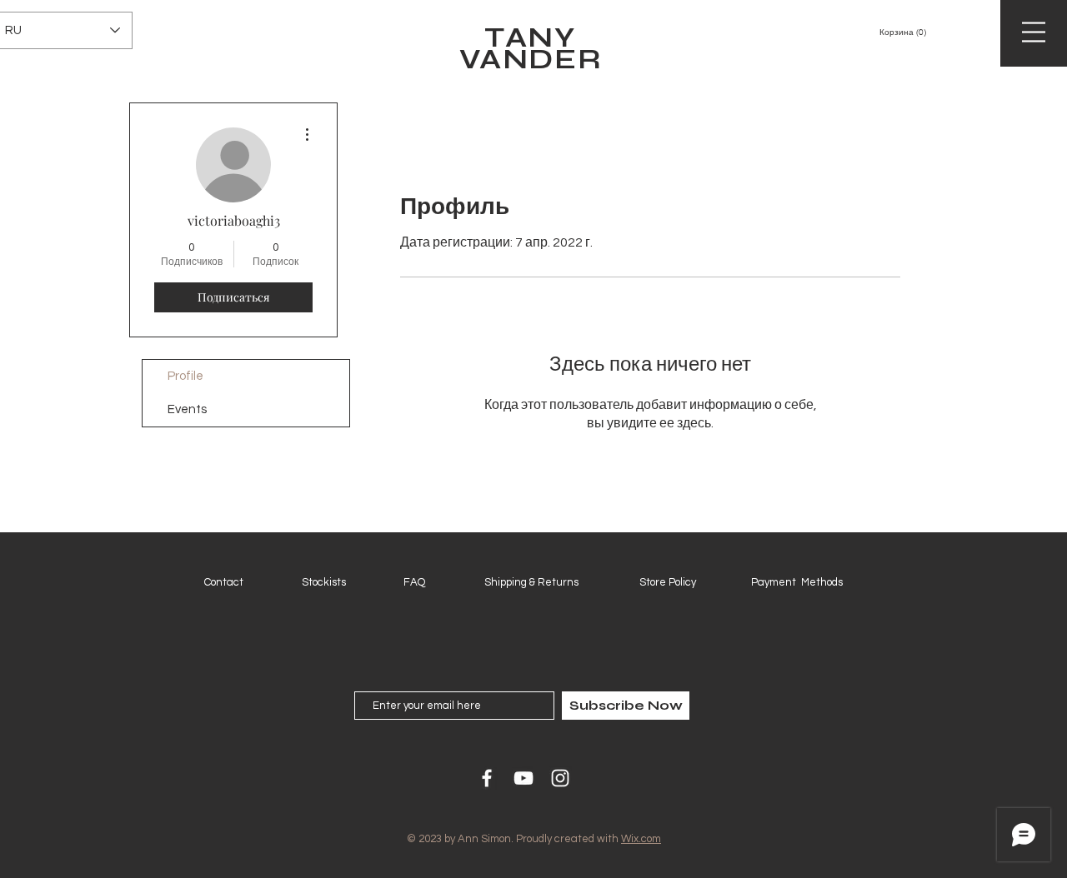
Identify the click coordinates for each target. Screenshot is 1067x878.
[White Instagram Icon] (560, 778)
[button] (931, 32)
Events (187, 409)
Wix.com (641, 839)
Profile (185, 376)
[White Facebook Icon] (486, 778)
